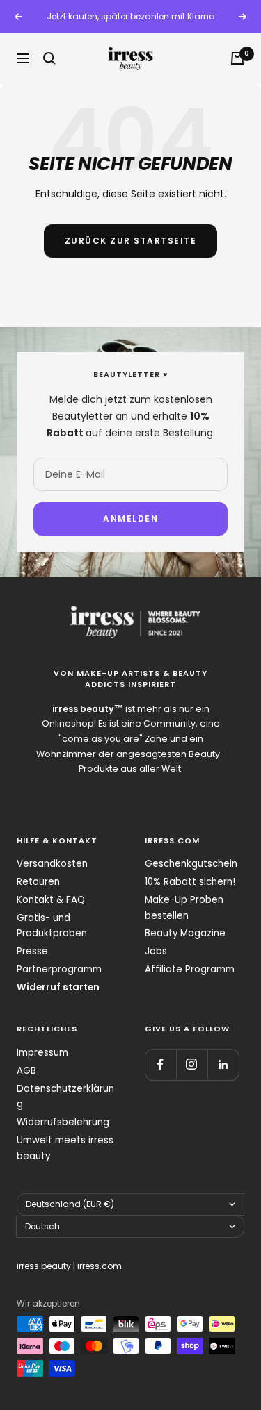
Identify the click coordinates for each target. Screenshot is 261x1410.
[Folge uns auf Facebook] (160, 1064)
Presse (32, 951)
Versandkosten (52, 863)
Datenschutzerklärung (65, 1096)
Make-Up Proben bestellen (184, 907)
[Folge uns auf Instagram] (191, 1064)
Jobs (156, 951)
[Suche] (49, 58)
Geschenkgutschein (191, 863)
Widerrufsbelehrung (63, 1122)
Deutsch (42, 1226)
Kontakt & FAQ (51, 899)
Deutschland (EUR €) (70, 1204)
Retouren (38, 881)
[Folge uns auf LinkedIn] (223, 1064)
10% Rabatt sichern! (190, 881)
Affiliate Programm (190, 969)
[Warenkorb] (237, 58)
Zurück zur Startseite (131, 241)
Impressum (42, 1052)
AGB (26, 1070)
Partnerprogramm (59, 969)
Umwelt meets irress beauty (65, 1148)
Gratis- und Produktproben (52, 925)
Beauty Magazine (185, 933)
